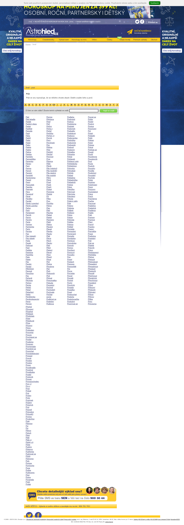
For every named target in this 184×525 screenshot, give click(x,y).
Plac (48, 208)
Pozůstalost (93, 192)
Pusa (28, 468)
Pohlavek (71, 159)
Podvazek (71, 145)
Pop (69, 257)
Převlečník (92, 278)
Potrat (90, 147)
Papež (28, 180)
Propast (29, 356)
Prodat (28, 339)
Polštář (70, 227)
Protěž (28, 375)
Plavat (49, 229)
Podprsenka (72, 138)
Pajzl (28, 133)
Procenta (29, 332)
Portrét (70, 280)
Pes (48, 145)
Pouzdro (91, 168)
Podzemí (71, 150)
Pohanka (71, 154)
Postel (90, 122)
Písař (48, 182)
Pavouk (29, 271)
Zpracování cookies (70, 519)
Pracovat (92, 203)
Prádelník (92, 208)
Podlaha (70, 117)
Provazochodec (32, 381)
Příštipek (29, 314)
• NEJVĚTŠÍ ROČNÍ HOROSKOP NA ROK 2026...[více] (43, 21)
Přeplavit (91, 269)
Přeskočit (92, 271)
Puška (28, 470)
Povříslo (91, 178)
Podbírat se (51, 299)
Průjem (29, 402)
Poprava (70, 264)
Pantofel (29, 175)
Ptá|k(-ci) (29, 442)
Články (109, 40)
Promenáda (31, 346)
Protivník (29, 377)
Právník (91, 248)
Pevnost (49, 157)
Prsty (28, 398)
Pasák (28, 243)
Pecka (28, 285)
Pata (28, 257)
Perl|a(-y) (50, 136)
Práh (90, 215)
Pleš (48, 245)
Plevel (49, 252)
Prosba (29, 360)
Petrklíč (49, 152)
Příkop (90, 294)
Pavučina (30, 273)
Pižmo (49, 206)
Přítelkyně (30, 321)
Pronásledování (32, 353)
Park (28, 210)
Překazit (91, 259)
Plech (48, 241)
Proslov (29, 363)
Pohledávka (72, 164)
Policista (70, 220)
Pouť (90, 161)
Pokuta (70, 199)
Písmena (50, 192)
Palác (28, 140)
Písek (48, 185)
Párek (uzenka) (32, 203)
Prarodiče (92, 231)
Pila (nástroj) (51, 168)
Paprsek (29, 189)
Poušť (90, 154)
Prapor (91, 229)
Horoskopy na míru (79, 40)
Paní (28, 166)
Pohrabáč (71, 171)
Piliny (48, 178)
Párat (28, 196)
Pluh (48, 271)
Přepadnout (93, 266)
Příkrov (91, 297)
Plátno (49, 224)
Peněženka (30, 297)
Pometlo (70, 236)
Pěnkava (50, 119)
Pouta (90, 164)
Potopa (91, 145)
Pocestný (50, 285)
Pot (89, 131)
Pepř (48, 122)
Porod (69, 276)
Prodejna (29, 342)
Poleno (70, 206)
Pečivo (28, 283)
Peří (48, 124)
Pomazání (71, 231)
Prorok (28, 358)
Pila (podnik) (51, 171)
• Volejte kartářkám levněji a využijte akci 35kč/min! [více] (85, 21)
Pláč (48, 210)
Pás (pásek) (31, 236)
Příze (28, 323)
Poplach (70, 262)
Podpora (70, 136)
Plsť (48, 269)
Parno (28, 217)
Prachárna (92, 199)
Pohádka (71, 152)
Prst (27, 393)
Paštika (29, 250)
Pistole (49, 194)
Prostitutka (30, 372)
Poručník (71, 285)
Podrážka (71, 140)
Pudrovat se (31, 454)
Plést (48, 248)
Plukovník (50, 273)
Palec (28, 145)
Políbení (70, 213)
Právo (90, 250)
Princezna (92, 304)
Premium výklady (140, 40)
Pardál (28, 201)
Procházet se (31, 337)
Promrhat (30, 351)
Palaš (28, 143)
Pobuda (49, 283)
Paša (28, 241)
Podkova (50, 304)
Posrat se (92, 117)
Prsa (28, 388)
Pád (27, 117)
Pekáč (28, 287)
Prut (27, 407)
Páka (28, 136)
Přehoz (91, 257)
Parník (28, 215)
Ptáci (28, 435)
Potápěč (91, 136)
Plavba (49, 231)
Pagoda (29, 131)
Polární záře (72, 201)
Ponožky (70, 255)
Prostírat (29, 370)
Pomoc (70, 248)
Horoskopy (32, 40)
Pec (27, 276)
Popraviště (71, 266)
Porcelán (71, 273)
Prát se (91, 243)
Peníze (29, 304)
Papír (28, 182)
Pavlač (28, 266)
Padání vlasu (31, 124)
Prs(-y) (29, 384)
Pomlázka (71, 238)
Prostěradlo (31, 367)
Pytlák (28, 484)
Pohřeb (70, 173)
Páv (27, 262)
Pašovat (29, 245)
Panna (28, 168)
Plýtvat (49, 278)
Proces (29, 335)
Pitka (48, 199)
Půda (28, 445)
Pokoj (69, 187)
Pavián (29, 264)
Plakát (49, 217)
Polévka (70, 208)
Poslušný (71, 301)
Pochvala (50, 292)
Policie (70, 217)
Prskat (28, 391)
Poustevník (92, 159)
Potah (90, 133)
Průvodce (30, 412)
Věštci (94, 40)
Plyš (48, 276)
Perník (49, 138)
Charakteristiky (48, 40)
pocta (48, 297)
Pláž (48, 236)
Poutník (91, 166)
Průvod (29, 410)
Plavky (49, 234)
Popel (69, 259)
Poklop (70, 185)
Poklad (70, 175)
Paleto (28, 150)
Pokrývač (71, 192)
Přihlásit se (152, 22)
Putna (28, 477)
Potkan (91, 140)
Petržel (49, 154)
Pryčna (29, 417)
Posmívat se (72, 304)
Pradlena (92, 210)
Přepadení (92, 264)
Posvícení (92, 129)
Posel (69, 292)
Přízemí (29, 325)
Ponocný (71, 252)
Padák (28, 122)
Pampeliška (31, 159)
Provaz (29, 379)
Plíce (48, 255)
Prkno (28, 328)
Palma (28, 152)
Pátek (28, 259)
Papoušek (30, 185)
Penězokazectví (32, 299)
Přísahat (29, 311)
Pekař (28, 290)
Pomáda (70, 229)
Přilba (90, 299)
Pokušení (71, 196)
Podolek (70, 126)
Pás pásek (30, 238)
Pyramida (30, 480)
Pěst (48, 150)
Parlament (30, 213)
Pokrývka (71, 194)
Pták (27, 437)
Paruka (29, 231)
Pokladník (71, 182)
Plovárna (50, 266)
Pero (48, 140)
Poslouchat (72, 294)
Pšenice (29, 423)
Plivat (48, 259)
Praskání (92, 238)
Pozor (90, 187)
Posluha (70, 297)
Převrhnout (92, 280)
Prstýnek (29, 400)
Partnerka (30, 227)
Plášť (48, 222)
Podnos (70, 122)
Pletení (49, 250)
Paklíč (28, 138)
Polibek (70, 210)
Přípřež (29, 307)
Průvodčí (29, 414)
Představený (93, 252)
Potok (90, 143)
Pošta (90, 119)
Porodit (70, 278)
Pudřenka (30, 452)
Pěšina (49, 147)
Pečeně (29, 278)
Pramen (91, 217)
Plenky (49, 243)
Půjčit (28, 456)
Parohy (29, 220)
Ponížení (71, 250)
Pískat (49, 189)
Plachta (49, 213)
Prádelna (92, 206)
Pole (69, 203)
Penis (28, 301)
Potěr (90, 138)
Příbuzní (91, 287)
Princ (90, 301)
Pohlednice (72, 166)
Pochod (49, 287)
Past (27, 248)
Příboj (90, 285)
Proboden (30, 330)
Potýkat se (92, 150)
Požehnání (92, 185)
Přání (90, 222)
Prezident (92, 283)
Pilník (48, 180)
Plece (48, 238)
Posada (70, 287)
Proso (28, 365)
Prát (89, 241)
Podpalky (71, 131)
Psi (27, 426)
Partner (29, 224)
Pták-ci (29, 440)
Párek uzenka (31, 206)
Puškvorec (30, 472)
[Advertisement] (71, 66)
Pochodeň (50, 290)
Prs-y (28, 386)
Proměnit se (31, 349)
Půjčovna (30, 459)
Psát (27, 421)
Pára (28, 192)
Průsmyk (29, 405)
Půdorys (29, 449)
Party (28, 229)
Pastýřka (29, 255)
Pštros (28, 430)
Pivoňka (49, 203)
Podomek (71, 129)
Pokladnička (72, 180)
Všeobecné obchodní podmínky (36, 519)
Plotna (49, 264)
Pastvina (29, 252)
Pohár (69, 157)
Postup (91, 126)
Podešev (50, 301)
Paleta (28, 147)
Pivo (48, 201)
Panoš (28, 171)
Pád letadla (30, 119)
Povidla (91, 171)
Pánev (28, 164)
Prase (90, 234)
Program (29, 344)
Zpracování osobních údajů (55, 519)
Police (69, 215)
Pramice (91, 220)
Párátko (29, 199)
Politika (70, 222)
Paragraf (29, 194)
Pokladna (71, 178)
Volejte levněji (124, 40)
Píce (48, 159)
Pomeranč (71, 234)
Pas (27, 234)
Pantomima (30, 178)
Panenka (29, 161)
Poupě (90, 152)
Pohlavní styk (73, 161)
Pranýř (91, 224)
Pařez (28, 208)
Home (28, 44)
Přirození (29, 309)
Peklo (28, 294)
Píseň (48, 187)
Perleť (49, 131)
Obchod (154, 40)
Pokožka (70, 189)
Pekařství (30, 292)
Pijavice (49, 161)
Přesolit (91, 273)
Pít (47, 196)
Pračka (91, 201)
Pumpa (29, 463)
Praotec (91, 227)
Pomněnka (71, 243)
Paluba (29, 154)
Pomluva (71, 241)
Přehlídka (92, 255)
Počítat (49, 294)
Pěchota (29, 280)
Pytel (28, 482)
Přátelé (91, 245)
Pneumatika (51, 280)
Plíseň (49, 257)
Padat (28, 126)
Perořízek (50, 143)
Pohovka (71, 168)
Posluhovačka (73, 299)
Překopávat (93, 262)
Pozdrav (91, 182)
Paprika (29, 187)
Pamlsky (29, 157)
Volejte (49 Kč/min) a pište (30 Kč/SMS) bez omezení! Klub (152, 519)
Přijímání (92, 292)
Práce (90, 194)
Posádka (71, 290)
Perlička (49, 133)
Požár (90, 180)
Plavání (49, 227)
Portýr (69, 283)
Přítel (28, 318)
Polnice (70, 224)
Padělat (29, 129)
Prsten (28, 395)
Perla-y (49, 129)
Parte (28, 222)
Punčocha (30, 465)
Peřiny (49, 126)
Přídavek (92, 290)
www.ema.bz (109, 522)
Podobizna (71, 124)
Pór (68, 269)
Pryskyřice (30, 419)
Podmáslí (71, 119)
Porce (69, 271)
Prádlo (90, 213)
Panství (29, 173)
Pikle (48, 164)
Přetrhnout (92, 276)
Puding (29, 447)
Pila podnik (51, 175)
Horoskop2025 (175, 519)
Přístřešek (30, 316)
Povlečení (92, 173)
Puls (27, 461)
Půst (27, 475)
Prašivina (92, 236)
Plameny (50, 220)
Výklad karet (64, 40)
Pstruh (28, 433)
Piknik (48, 166)
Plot (48, 262)
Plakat (49, 215)
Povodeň (92, 175)
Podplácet (71, 133)
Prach (90, 196)
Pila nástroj (51, 173)
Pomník (70, 245)
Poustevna (92, 157)
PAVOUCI (30, 269)
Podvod (70, 147)
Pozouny (91, 189)
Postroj (91, 124)
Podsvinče (71, 143)
